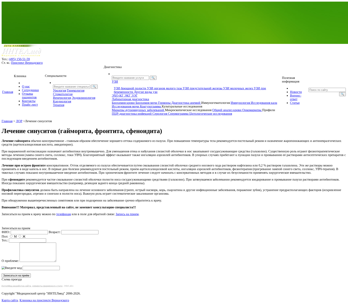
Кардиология (62, 101)
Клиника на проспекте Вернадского (44, 300)
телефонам (63, 214)
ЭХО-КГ (118, 95)
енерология (62, 97)
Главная (7, 92)
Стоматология (62, 94)
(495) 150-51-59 (19, 59)
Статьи (295, 102)
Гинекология (75, 90)
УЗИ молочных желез (238, 88)
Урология (59, 90)
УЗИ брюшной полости (130, 88)
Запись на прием (127, 214)
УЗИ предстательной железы (203, 88)
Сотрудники (30, 90)
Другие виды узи (145, 92)
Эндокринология (83, 97)
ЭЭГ (134, 95)
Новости (296, 92)
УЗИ (115, 81)
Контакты (28, 101)
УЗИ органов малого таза (165, 88)
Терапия (58, 105)
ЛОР (19, 121)
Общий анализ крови (227, 110)
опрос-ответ (295, 97)
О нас (26, 86)
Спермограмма (178, 113)
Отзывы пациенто (29, 95)
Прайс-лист (30, 104)
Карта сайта (10, 300)
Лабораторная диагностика (130, 99)
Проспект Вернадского (27, 62)
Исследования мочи (126, 106)
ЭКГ (127, 95)
